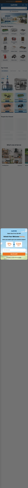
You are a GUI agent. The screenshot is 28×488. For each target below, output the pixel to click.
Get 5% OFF (14, 254)
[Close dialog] (26, 230)
